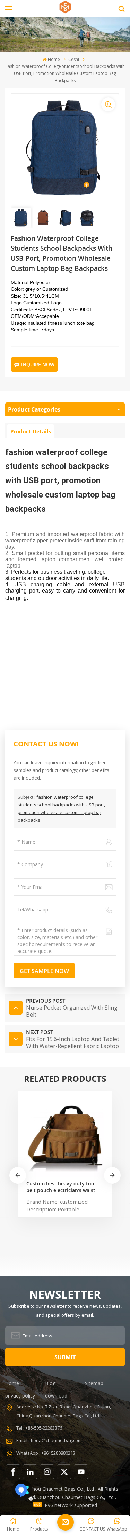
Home (54, 59)
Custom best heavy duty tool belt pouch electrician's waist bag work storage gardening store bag (61, 1186)
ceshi (73, 59)
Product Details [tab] (30, 431)
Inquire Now (37, 364)
